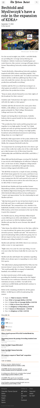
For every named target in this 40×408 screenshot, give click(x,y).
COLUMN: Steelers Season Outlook (11, 369)
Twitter (25, 391)
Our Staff (32, 396)
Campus (3, 396)
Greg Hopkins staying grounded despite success (15, 382)
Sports (3, 400)
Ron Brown (5, 383)
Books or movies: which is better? (11, 364)
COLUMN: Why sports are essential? (12, 378)
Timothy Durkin (6, 365)
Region (3, 398)
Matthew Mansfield (7, 379)
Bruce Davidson (6, 370)
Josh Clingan (6, 374)
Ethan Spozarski (6, 26)
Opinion (3, 402)
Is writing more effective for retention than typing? (16, 373)
